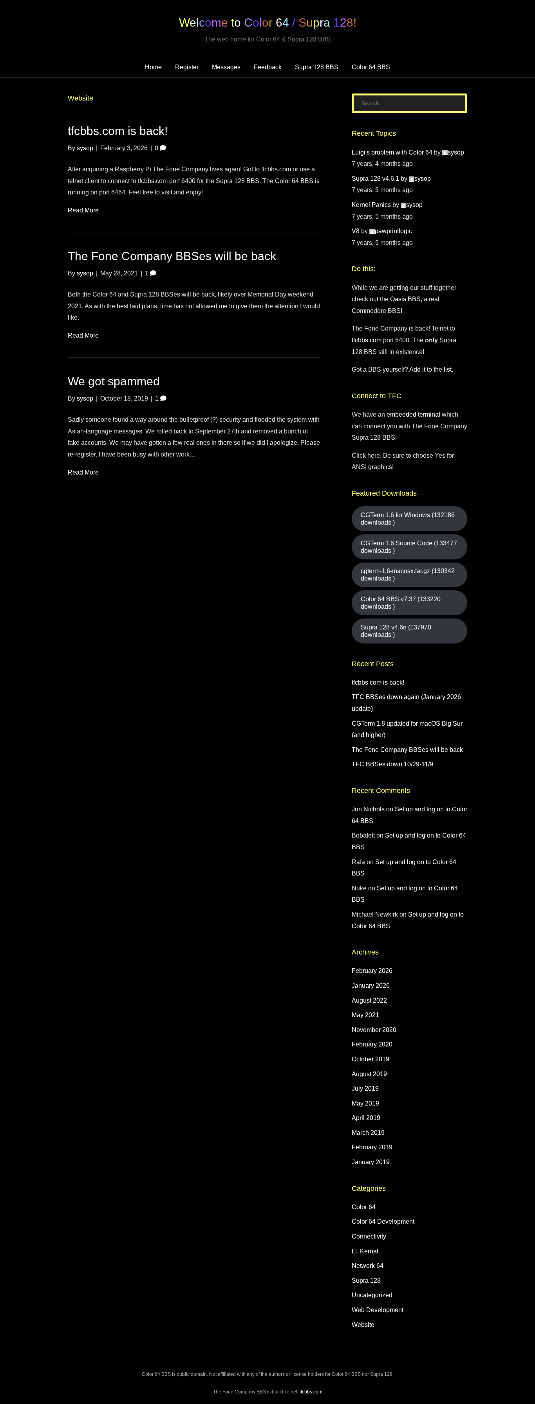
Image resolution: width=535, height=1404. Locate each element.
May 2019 (365, 1103)
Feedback (268, 67)
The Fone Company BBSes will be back (172, 256)
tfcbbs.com (366, 340)
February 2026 (372, 970)
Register (187, 67)
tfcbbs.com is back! (118, 130)
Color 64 (364, 1207)
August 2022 (369, 1000)
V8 (356, 231)
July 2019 (365, 1088)
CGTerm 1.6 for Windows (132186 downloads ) (408, 519)
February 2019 (372, 1147)
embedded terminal (413, 414)
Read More (83, 210)
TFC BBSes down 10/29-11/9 (392, 764)
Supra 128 (366, 1280)
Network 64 (367, 1265)
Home (153, 67)
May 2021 (365, 1015)
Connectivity (369, 1236)
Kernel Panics (371, 204)
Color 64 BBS (371, 67)
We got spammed (114, 381)
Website (363, 1324)
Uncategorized (372, 1295)
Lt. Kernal (365, 1251)
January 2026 (371, 985)
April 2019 (366, 1118)
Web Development (377, 1310)
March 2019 (368, 1132)
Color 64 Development (383, 1221)
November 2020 (374, 1029)
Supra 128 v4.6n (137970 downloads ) (396, 631)
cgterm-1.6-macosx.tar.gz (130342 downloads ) (408, 575)
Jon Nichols (368, 809)
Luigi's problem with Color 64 (392, 152)
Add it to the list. (431, 369)
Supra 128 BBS (316, 67)
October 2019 (370, 1059)
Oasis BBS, (406, 299)
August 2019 (369, 1074)
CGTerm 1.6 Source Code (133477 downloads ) (409, 547)
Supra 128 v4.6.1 (375, 178)
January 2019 (371, 1162)
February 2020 (372, 1044)
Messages (226, 67)
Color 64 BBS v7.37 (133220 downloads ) (401, 603)
